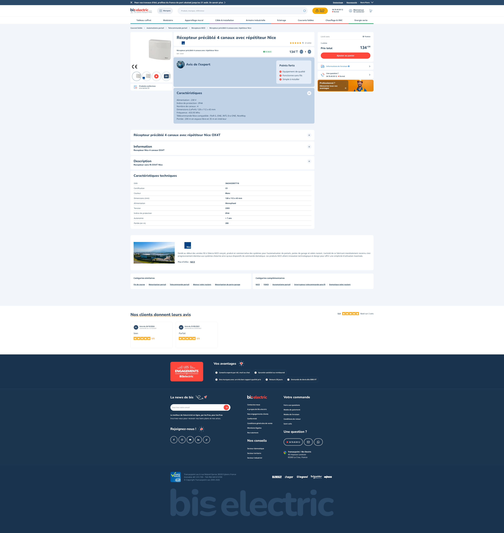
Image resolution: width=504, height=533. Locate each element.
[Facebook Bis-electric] (173, 439)
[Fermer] (131, 2)
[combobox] (242, 10)
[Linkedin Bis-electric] (198, 439)
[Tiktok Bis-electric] (206, 439)
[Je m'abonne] (226, 407)
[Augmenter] (309, 52)
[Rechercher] (304, 10)
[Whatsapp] (318, 442)
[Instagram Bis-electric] (182, 439)
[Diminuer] (301, 52)
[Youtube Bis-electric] (190, 439)
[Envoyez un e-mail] (308, 442)
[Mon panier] (371, 10)
